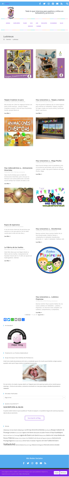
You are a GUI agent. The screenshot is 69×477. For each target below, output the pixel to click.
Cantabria (13, 432)
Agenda (8, 23)
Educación (44, 23)
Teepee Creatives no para (14, 100)
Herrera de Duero (7, 435)
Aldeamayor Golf (22, 430)
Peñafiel (30, 438)
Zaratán (57, 445)
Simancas (20, 440)
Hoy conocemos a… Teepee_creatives (50, 100)
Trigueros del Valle (41, 441)
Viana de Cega (27, 445)
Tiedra (28, 441)
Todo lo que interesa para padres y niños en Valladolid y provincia (44, 12)
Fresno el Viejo (49, 432)
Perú (27, 438)
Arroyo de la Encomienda (35, 430)
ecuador (42, 432)
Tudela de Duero (53, 441)
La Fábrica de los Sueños (13, 247)
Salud (61, 23)
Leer (37, 23)
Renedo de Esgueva (42, 438)
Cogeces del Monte (27, 432)
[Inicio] (4, 39)
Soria (24, 441)
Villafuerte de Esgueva (37, 445)
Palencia (11, 438)
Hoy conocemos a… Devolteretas (48, 229)
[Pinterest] (53, 4)
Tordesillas (33, 441)
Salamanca (49, 438)
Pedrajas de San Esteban (20, 438)
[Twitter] (44, 4)
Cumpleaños (16, 23)
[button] (67, 3)
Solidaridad (53, 23)
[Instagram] (48, 4)
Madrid (37, 435)
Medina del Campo (52, 435)
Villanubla (47, 445)
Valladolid (9, 444)
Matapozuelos (42, 435)
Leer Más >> (7, 113)
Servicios (30, 26)
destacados (37, 432)
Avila (45, 430)
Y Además (38, 26)
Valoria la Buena (19, 445)
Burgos (53, 430)
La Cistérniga (16, 435)
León (33, 435)
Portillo (35, 438)
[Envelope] (57, 4)
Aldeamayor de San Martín (10, 430)
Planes (25, 23)
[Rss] (61, 4)
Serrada (16, 441)
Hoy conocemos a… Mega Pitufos (48, 161)
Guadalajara (58, 432)
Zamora (52, 445)
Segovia (11, 441)
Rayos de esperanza (12, 225)
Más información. (24, 474)
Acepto (57, 473)
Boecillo (49, 430)
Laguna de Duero (25, 435)
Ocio (31, 23)
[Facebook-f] (40, 4)
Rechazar (63, 473)
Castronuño (19, 432)
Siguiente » (41, 315)
